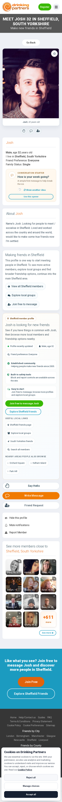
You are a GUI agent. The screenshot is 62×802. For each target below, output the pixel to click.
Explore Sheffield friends (23, 411)
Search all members (20, 449)
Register (44, 7)
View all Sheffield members (27, 286)
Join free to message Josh (24, 403)
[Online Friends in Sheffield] (38, 131)
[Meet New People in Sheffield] (31, 131)
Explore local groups (23, 295)
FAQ (49, 717)
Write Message (33, 495)
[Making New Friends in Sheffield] (24, 131)
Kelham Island (39, 463)
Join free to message (24, 304)
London (10, 736)
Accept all (31, 794)
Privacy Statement (42, 721)
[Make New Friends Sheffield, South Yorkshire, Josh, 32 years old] (31, 83)
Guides (41, 717)
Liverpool (43, 740)
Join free (31, 682)
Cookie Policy (14, 725)
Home (13, 717)
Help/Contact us (27, 717)
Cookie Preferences (33, 725)
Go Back (31, 42)
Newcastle (19, 740)
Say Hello (34, 485)
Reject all (31, 777)
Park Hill (13, 471)
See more (47, 633)
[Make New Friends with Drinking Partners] (15, 6)
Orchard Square (17, 463)
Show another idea (36, 190)
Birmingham (23, 736)
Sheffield (31, 740)
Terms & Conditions (20, 721)
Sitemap (50, 725)
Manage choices (31, 786)
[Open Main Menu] (56, 7)
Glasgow (51, 736)
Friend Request (33, 505)
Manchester (38, 736)
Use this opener (31, 197)
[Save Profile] (54, 53)
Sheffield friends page (20, 425)
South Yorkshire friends (21, 441)
